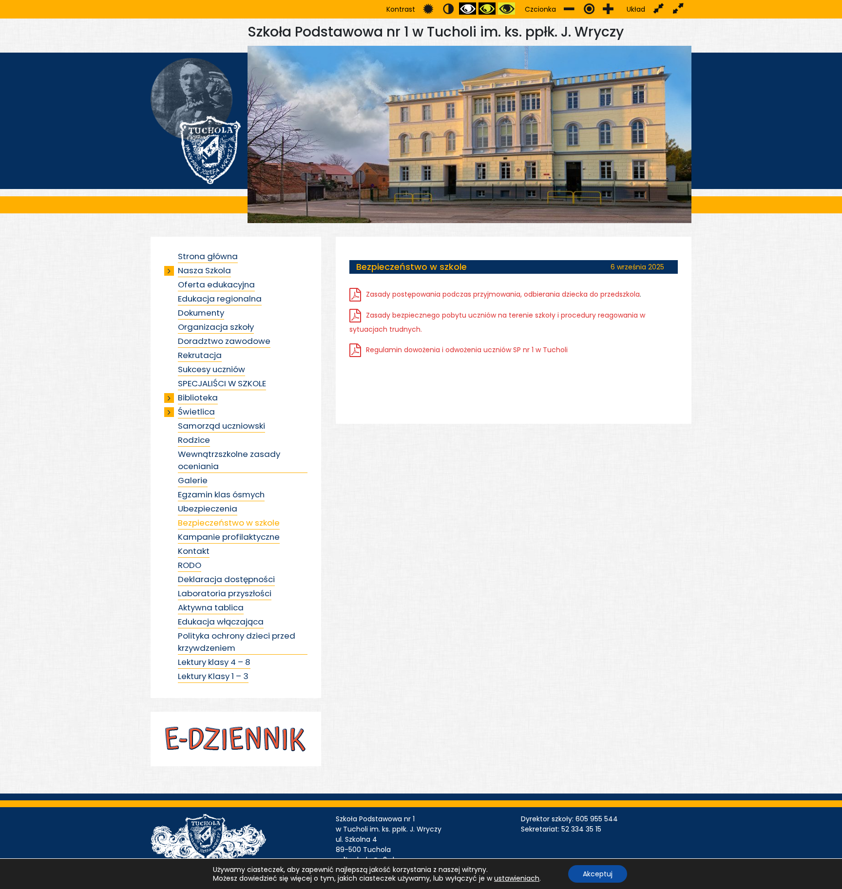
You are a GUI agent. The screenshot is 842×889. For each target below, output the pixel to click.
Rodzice (194, 440)
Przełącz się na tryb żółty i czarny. (506, 8)
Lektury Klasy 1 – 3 (213, 676)
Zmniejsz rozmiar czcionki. (569, 8)
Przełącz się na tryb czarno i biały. (467, 8)
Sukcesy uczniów (211, 369)
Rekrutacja (200, 355)
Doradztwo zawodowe (224, 341)
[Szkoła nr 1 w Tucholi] (196, 120)
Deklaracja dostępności (226, 579)
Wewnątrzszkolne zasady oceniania (229, 460)
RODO (189, 565)
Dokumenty (201, 313)
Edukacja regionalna (220, 298)
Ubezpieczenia (207, 508)
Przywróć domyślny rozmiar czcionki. (588, 8)
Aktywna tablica (211, 607)
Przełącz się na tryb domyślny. (428, 8)
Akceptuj (597, 874)
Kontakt (194, 551)
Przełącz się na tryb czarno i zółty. (487, 8)
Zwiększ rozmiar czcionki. (608, 8)
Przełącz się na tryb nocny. (448, 8)
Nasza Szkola (204, 270)
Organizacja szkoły (216, 327)
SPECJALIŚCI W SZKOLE (222, 383)
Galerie (193, 480)
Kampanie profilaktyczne (229, 537)
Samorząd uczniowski (221, 426)
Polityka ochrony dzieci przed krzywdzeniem (236, 642)
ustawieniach (516, 878)
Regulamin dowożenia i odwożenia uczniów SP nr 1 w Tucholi (467, 350)
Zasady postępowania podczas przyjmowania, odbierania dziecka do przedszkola (503, 294)
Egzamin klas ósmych (221, 494)
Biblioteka (198, 397)
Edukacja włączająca (221, 621)
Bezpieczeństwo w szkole (229, 523)
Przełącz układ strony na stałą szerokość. (658, 8)
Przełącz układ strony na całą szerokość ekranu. (678, 8)
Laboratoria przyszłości (224, 593)
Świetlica (196, 411)
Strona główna (208, 256)
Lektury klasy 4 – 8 (214, 662)
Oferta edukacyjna (216, 284)
